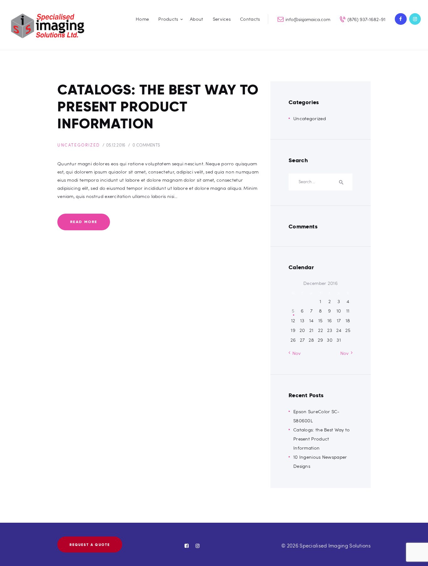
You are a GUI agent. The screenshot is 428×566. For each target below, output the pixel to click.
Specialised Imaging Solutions (335, 545)
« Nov (295, 353)
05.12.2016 (116, 145)
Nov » (346, 353)
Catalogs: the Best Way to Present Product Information (157, 106)
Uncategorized (78, 145)
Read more (83, 221)
